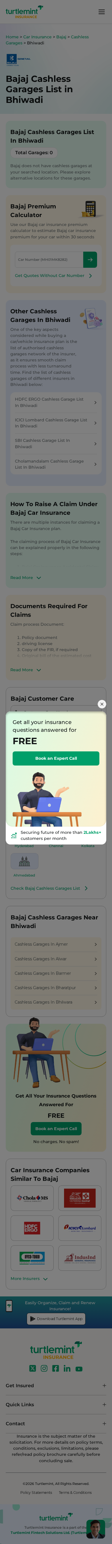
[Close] (102, 704)
